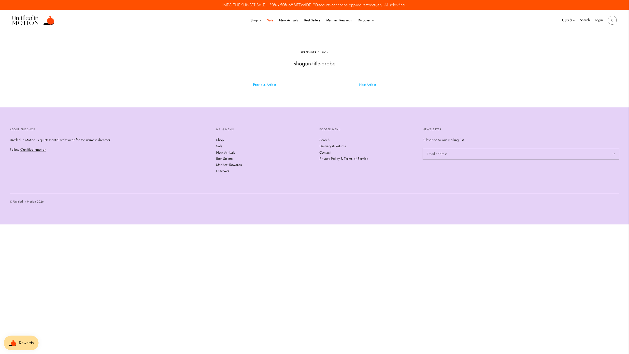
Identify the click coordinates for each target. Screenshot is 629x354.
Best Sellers (312, 20)
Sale (270, 20)
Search (585, 19)
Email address (436, 148)
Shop (254, 20)
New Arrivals (288, 20)
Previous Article (264, 84)
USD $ (567, 20)
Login (599, 19)
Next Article (367, 84)
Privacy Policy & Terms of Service (343, 158)
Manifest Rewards (339, 20)
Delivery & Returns (332, 146)
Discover (364, 20)
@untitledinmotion (33, 149)
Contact (324, 152)
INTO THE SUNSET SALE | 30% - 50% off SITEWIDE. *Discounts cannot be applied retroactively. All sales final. (314, 5)
